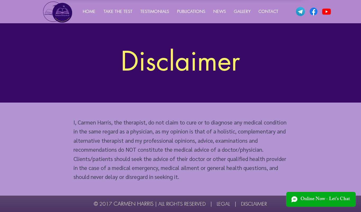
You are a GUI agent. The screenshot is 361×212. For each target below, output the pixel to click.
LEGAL (223, 203)
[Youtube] (326, 11)
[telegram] (300, 11)
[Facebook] (313, 11)
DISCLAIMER (254, 203)
